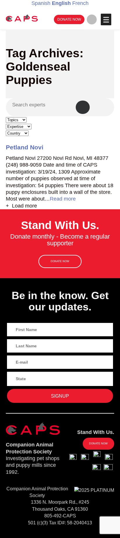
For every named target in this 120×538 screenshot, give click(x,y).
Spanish (40, 3)
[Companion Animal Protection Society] (22, 17)
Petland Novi (24, 147)
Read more (63, 199)
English (61, 3)
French (80, 3)
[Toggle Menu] (106, 19)
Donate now (69, 19)
